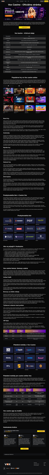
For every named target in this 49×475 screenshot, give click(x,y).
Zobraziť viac (24, 448)
